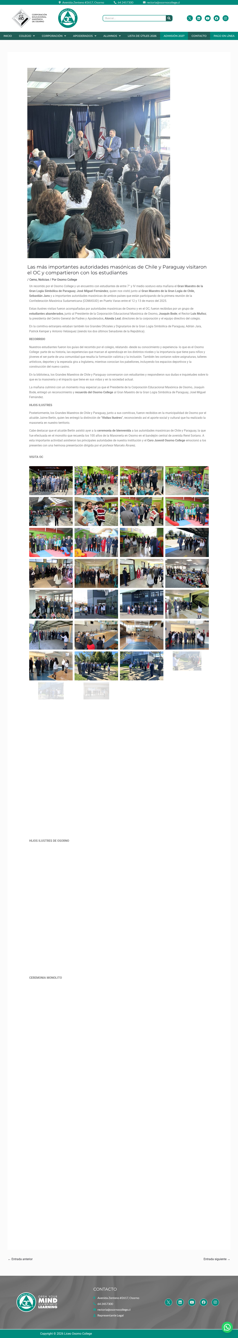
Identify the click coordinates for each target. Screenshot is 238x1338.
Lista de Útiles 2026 (142, 36)
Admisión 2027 (174, 36)
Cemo (33, 279)
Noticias (43, 279)
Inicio (8, 36)
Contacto (199, 36)
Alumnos (110, 36)
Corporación (52, 36)
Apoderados (83, 36)
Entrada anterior (20, 1259)
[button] (26, 36)
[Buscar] (169, 18)
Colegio (25, 36)
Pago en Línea (224, 36)
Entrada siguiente (217, 1259)
